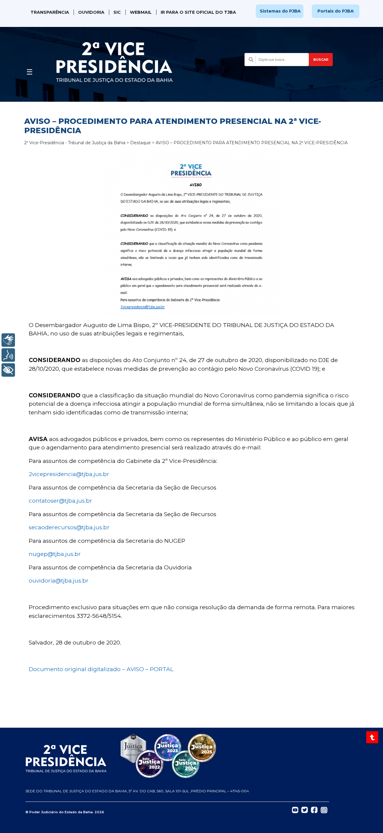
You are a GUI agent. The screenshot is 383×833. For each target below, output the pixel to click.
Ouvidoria (91, 12)
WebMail (141, 12)
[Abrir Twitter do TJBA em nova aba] (304, 809)
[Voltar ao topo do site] (373, 737)
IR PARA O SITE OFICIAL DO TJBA (198, 12)
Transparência (50, 12)
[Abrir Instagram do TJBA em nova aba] (324, 809)
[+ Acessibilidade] (8, 370)
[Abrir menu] (30, 70)
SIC (117, 12)
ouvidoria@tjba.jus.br (59, 580)
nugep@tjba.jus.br (55, 554)
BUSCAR (320, 59)
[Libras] (8, 340)
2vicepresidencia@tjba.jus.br (69, 474)
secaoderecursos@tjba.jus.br (69, 527)
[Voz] (8, 355)
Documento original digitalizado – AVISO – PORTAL (101, 669)
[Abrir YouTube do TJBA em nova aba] (295, 809)
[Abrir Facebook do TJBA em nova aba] (314, 809)
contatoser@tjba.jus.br (60, 500)
